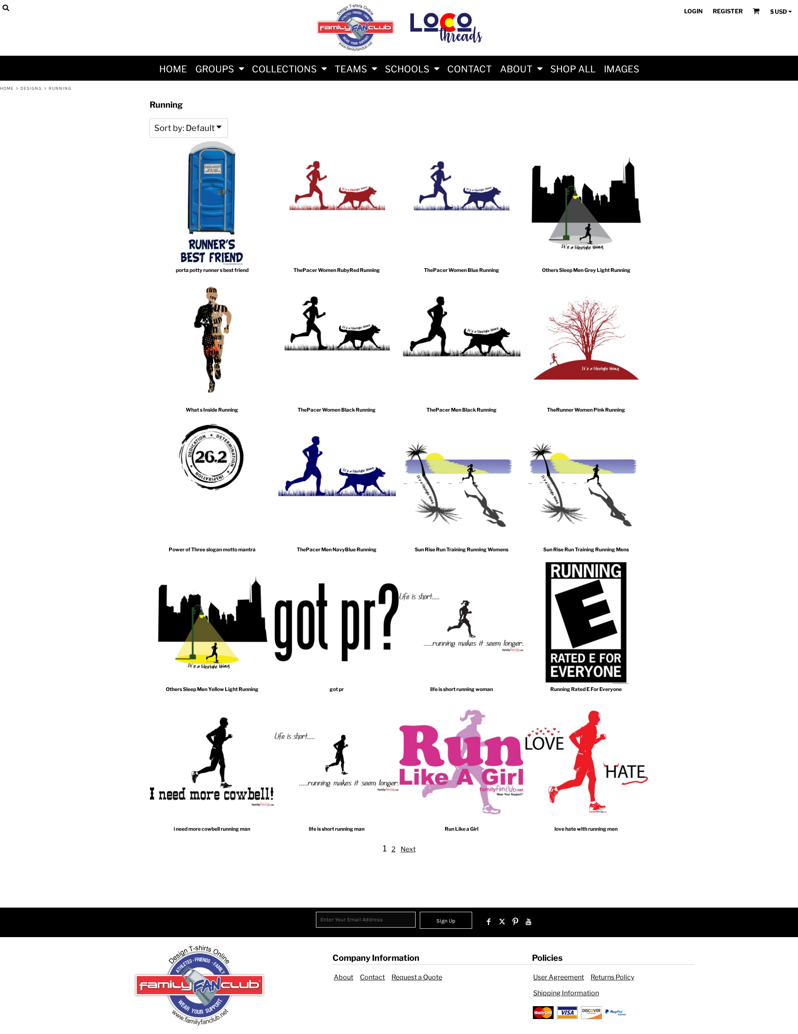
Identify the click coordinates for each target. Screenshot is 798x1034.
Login (693, 11)
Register (728, 11)
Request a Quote (417, 977)
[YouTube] (528, 922)
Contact (372, 977)
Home (7, 88)
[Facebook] (489, 922)
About (343, 977)
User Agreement (558, 977)
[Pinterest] (515, 922)
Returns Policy (612, 977)
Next (408, 849)
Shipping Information (566, 993)
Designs (31, 88)
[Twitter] (502, 922)
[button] (219, 68)
